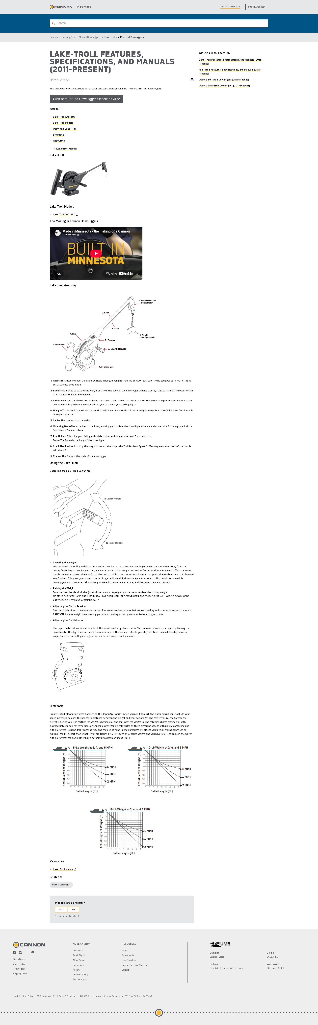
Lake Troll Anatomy (64, 117)
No (73, 910)
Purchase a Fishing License (134, 965)
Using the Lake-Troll (64, 129)
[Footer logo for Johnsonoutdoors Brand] (257, 944)
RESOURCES (129, 944)
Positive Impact (80, 979)
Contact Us (78, 950)
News (124, 950)
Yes (61, 910)
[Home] (61, 7)
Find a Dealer (19, 959)
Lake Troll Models (63, 123)
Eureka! (213, 957)
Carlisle (281, 968)
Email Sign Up (79, 955)
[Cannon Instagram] (20, 952)
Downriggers (68, 37)
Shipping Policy (20, 974)
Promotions (78, 965)
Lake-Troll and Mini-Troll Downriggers (124, 37)
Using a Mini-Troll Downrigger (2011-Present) (224, 85)
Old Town (271, 968)
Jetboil (222, 957)
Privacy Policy (27, 996)
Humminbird (227, 968)
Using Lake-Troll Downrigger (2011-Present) (224, 79)
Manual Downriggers (90, 37)
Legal (15, 996)
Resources (59, 141)
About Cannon (79, 960)
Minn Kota (214, 968)
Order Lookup (19, 964)
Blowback (58, 135)
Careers (125, 970)
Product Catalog (80, 975)
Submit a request (256, 7)
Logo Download (129, 960)
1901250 (64, 214)
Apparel (76, 970)
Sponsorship (128, 955)
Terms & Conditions (67, 996)
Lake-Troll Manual (66, 149)
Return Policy (19, 969)
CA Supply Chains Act (46, 996)
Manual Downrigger (61, 885)
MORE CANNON (82, 944)
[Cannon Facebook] (14, 952)
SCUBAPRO (272, 957)
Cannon (54, 37)
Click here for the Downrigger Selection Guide (86, 99)
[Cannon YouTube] (32, 952)
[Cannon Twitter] (26, 952)
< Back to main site (230, 7)
